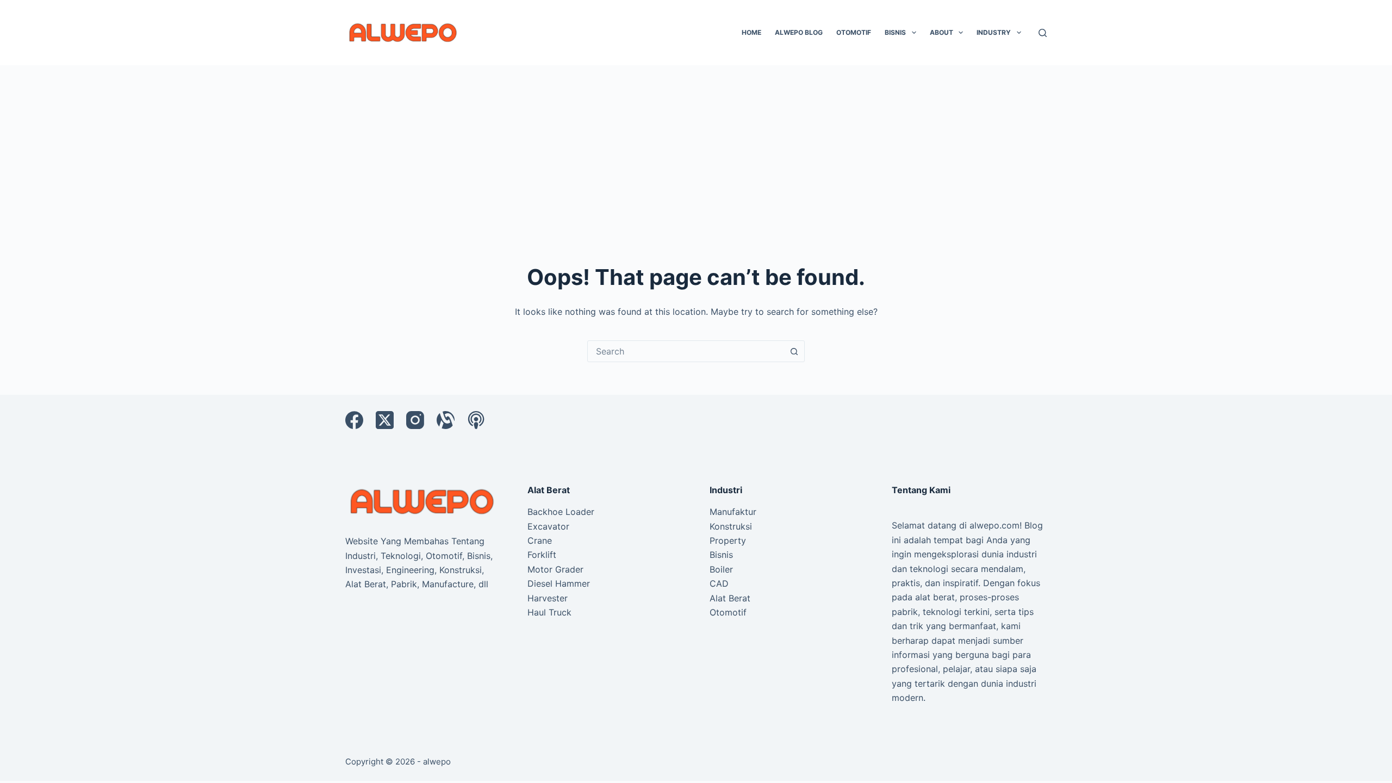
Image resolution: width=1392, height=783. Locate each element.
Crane (539, 540)
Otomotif (853, 32)
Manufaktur (733, 511)
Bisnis (895, 32)
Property (728, 540)
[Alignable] (446, 420)
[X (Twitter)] (385, 420)
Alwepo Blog (799, 32)
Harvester (547, 598)
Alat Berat (730, 598)
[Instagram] (415, 420)
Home (751, 32)
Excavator (548, 526)
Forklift (541, 554)
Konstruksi (731, 526)
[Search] (1043, 33)
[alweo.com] (422, 500)
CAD (719, 583)
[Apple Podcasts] (476, 420)
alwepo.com (995, 525)
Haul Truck (549, 612)
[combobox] (686, 351)
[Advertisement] (696, 147)
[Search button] (794, 351)
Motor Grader (555, 569)
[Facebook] (354, 420)
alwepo (437, 761)
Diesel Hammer (558, 583)
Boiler (721, 569)
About (941, 32)
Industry (994, 32)
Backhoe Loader (560, 511)
